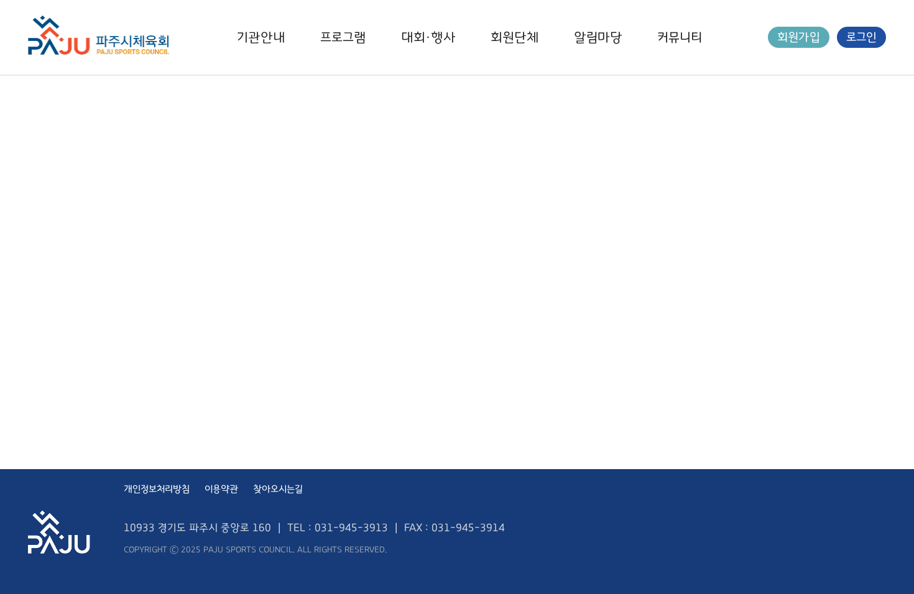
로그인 (861, 37)
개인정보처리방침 (157, 489)
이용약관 (221, 489)
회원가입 (798, 37)
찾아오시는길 (278, 489)
